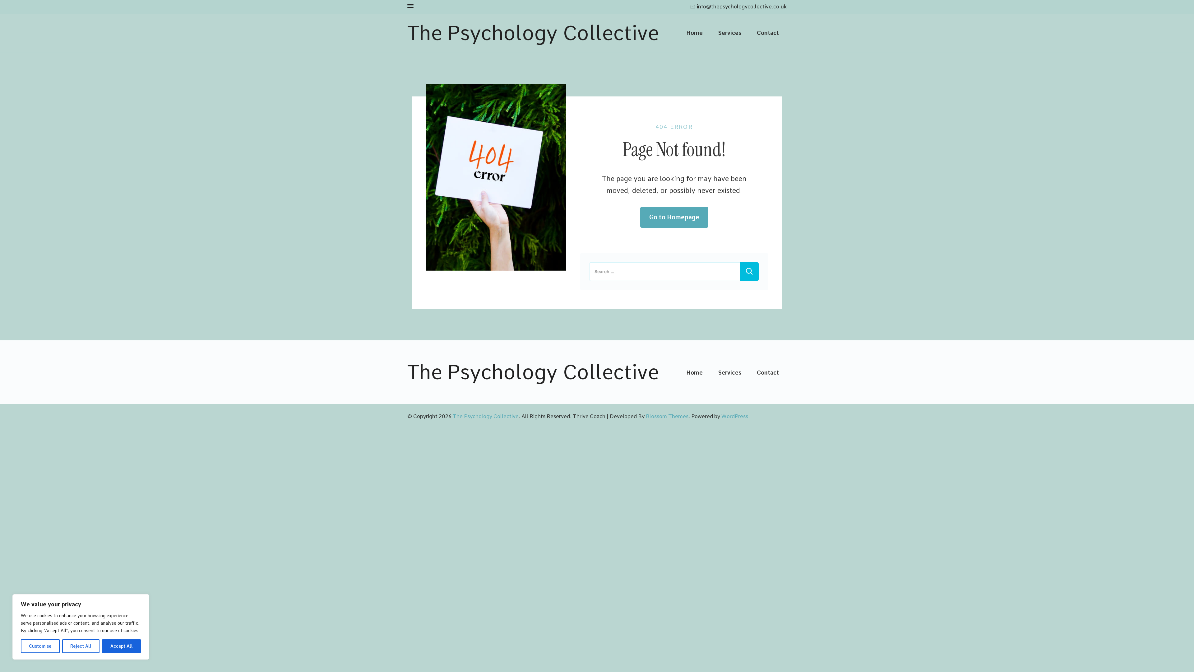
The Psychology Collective (533, 33)
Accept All (121, 646)
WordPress (734, 416)
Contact (768, 32)
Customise (40, 646)
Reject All (80, 646)
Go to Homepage (674, 217)
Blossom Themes (667, 416)
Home (694, 32)
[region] (80, 627)
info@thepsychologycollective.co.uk (742, 7)
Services (729, 32)
